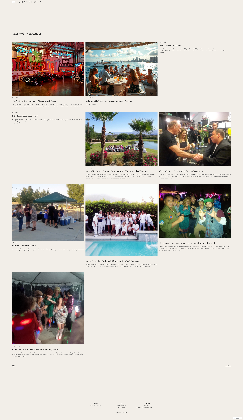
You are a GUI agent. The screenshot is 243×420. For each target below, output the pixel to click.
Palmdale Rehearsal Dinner (24, 246)
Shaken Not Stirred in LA (28, 2)
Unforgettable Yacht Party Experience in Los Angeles (108, 101)
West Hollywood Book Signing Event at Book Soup (181, 171)
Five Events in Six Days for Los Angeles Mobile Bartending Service (188, 243)
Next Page (228, 366)
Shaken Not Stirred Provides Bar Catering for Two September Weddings (116, 171)
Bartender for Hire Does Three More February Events (35, 349)
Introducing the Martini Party (25, 116)
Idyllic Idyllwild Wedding (170, 46)
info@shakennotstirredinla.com (144, 407)
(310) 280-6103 (147, 405)
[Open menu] (230, 2)
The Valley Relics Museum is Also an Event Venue (34, 101)
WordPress (124, 412)
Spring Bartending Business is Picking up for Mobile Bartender (112, 261)
